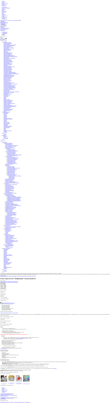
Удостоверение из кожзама (8, 71)
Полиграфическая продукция (4, 402)
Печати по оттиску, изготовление (9, 92)
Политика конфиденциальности (19, 402)
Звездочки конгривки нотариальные (19, 383)
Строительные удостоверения (8, 88)
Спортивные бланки (9, 144)
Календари (5, 116)
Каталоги (5, 117)
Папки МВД (5, 65)
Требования (4, 1)
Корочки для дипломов (7, 78)
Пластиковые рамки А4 (7, 110)
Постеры (5, 97)
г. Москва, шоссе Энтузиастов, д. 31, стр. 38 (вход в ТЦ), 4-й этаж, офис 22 (4, 29)
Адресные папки (6, 57)
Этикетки (5, 131)
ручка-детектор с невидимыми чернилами (21, 338)
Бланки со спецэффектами (8, 43)
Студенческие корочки (7, 80)
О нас (3, 13)
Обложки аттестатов (7, 79)
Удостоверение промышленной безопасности (12, 218)
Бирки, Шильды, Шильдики (8, 109)
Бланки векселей (8, 148)
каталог (5, 40)
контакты (55, 368)
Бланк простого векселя (10, 149)
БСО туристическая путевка (8, 53)
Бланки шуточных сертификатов (12, 159)
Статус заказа (6, 138)
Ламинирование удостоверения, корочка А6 (13, 200)
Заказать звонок (2, 26)
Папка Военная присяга (9, 192)
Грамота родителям (12, 178)
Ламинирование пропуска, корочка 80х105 (13, 199)
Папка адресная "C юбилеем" (10, 188)
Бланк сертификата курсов (11, 161)
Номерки (5, 111)
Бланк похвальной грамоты (11, 168)
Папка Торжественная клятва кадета (9, 66)
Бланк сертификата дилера (11, 160)
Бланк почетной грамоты (11, 167)
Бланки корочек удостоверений (12, 212)
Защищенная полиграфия (7, 42)
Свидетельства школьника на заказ (12, 155)
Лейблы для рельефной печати (10, 181)
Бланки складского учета (7, 50)
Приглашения (6, 125)
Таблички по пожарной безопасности (9, 103)
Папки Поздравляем (7, 62)
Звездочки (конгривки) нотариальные (9, 55)
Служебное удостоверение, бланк (9, 82)
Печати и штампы (6, 122)
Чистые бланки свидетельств (11, 153)
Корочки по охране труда (7, 84)
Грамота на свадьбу (12, 177)
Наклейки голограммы (7, 54)
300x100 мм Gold (9, 243)
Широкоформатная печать (8, 130)
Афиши (5, 98)
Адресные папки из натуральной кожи (9, 58)
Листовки (5, 119)
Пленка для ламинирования (11, 196)
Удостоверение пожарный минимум (9, 86)
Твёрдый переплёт (6, 127)
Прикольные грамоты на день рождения (15, 175)
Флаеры (5, 128)
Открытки (5, 121)
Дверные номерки (10, 247)
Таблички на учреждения (7, 102)
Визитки (5, 114)
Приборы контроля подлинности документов (10, 56)
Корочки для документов (7, 67)
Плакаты (7, 232)
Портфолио (3, 9)
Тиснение (5, 134)
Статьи (3, 2)
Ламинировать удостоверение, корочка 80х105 (14, 197)
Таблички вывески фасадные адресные (9, 106)
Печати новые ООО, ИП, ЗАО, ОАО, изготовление (11, 91)
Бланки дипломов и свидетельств (9, 48)
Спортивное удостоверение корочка (9, 89)
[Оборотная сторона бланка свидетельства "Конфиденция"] (9, 282)
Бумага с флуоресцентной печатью (9, 45)
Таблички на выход (7, 104)
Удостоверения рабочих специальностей (10, 87)
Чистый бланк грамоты (10, 166)
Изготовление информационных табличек (10, 105)
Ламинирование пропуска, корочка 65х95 (13, 198)
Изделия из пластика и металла (8, 244)
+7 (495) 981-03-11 (3, 398)
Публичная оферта (27, 402)
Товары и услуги (2, 140)
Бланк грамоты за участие (11, 170)
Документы (5, 252)
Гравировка (5, 132)
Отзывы (3, 4)
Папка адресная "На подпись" (8, 61)
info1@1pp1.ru (2, 27)
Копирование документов (7, 118)
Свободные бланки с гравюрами (8, 47)
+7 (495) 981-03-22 (3, 24)
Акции (3, 12)
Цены (3, 10)
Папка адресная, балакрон (8, 60)
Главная (1, 276)
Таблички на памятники (7, 107)
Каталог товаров (4, 7)
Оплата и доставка (5, 3)
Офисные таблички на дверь (8, 100)
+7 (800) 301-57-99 (9, 397)
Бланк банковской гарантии (8, 52)
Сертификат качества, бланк (11, 162)
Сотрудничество (4, 17)
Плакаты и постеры (7, 123)
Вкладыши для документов (10, 211)
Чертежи (5, 266)
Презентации (6, 124)
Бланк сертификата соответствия (12, 163)
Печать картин (6, 96)
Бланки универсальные (7, 46)
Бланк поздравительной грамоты (12, 169)
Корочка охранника (7, 90)
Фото (4, 129)
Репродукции (6, 94)
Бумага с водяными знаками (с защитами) (12, 145)
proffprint (3, 34)
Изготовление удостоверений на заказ (9, 72)
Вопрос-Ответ (6, 137)
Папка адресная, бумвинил (8, 59)
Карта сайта (11, 402)
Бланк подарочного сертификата (12, 158)
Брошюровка (6, 113)
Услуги (3, 8)
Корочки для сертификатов (8, 69)
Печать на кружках (6, 259)
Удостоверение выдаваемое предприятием (12, 204)
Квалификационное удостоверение (9, 75)
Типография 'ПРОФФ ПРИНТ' (5, 393)
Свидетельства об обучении (11, 152)
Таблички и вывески (7, 99)
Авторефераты (6, 112)
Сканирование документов (8, 262)
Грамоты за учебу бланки (11, 173)
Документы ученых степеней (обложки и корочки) (11, 73)
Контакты (3, 5)
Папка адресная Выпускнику (8, 63)
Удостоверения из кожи (7, 70)
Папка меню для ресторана (8, 64)
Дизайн (5, 270)
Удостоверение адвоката (7, 74)
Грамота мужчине (11, 176)
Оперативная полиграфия (6, 248)
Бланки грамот (8, 165)
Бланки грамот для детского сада (12, 174)
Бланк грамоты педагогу (11, 172)
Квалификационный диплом (10, 208)
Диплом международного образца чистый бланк (14, 154)
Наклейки (5, 120)
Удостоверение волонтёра (7, 68)
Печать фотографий (7, 95)
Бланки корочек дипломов (11, 213)
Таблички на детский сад (7, 101)
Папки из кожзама (8, 185)
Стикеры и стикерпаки (7, 126)
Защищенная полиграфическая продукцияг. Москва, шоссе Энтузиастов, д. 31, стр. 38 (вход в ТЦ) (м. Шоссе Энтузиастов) (8, 395)
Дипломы (5, 115)
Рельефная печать (6, 93)
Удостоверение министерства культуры (9, 85)
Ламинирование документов (10, 195)
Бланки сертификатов (7, 49)
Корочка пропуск (6, 81)
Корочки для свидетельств (8, 77)
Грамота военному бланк (11, 171)
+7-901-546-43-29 (4, 32)
